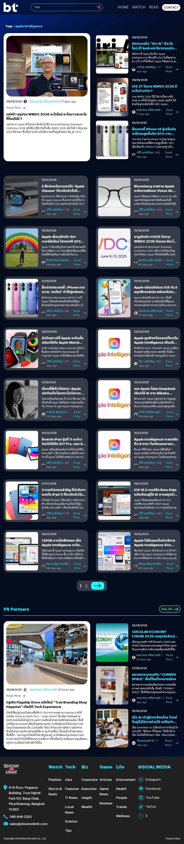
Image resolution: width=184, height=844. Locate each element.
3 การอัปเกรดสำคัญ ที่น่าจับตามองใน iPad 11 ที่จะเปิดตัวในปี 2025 (64, 494)
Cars (68, 779)
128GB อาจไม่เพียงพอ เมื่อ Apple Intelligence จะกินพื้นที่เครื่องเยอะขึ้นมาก (61, 545)
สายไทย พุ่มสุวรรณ (56, 412)
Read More (13, 107)
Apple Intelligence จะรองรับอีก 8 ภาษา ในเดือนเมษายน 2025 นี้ (156, 443)
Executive (89, 788)
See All (166, 609)
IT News (71, 797)
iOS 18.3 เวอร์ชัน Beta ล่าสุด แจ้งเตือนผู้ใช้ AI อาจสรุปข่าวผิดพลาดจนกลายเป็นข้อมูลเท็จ (155, 496)
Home (123, 6)
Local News (69, 809)
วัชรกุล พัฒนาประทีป (57, 564)
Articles (106, 779)
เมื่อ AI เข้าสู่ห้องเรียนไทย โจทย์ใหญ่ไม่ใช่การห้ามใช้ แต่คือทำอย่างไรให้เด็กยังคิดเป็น (154, 721)
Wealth (86, 806)
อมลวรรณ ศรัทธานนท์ (148, 110)
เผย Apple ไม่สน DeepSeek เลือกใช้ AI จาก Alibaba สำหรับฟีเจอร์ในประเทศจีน (155, 393)
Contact (171, 7)
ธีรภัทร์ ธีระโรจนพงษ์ (57, 260)
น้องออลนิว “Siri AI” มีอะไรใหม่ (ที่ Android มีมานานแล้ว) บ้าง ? (153, 48)
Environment (125, 779)
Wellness (123, 816)
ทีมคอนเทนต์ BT (146, 740)
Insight (86, 797)
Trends (121, 806)
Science (71, 821)
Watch (138, 6)
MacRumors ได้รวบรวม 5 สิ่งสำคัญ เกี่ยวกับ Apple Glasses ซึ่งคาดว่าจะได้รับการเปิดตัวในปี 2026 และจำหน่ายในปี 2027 (63, 200)
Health (121, 788)
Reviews (106, 803)
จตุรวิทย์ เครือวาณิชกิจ (150, 260)
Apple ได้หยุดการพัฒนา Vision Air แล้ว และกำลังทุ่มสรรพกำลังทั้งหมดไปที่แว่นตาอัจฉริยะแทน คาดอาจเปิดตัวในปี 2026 (155, 200)
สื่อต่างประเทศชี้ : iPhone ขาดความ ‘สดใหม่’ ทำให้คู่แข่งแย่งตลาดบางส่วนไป (63, 291)
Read (153, 6)
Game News (104, 791)
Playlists (55, 779)
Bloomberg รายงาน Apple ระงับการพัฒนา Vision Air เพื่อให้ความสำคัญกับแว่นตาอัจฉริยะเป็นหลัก (154, 193)
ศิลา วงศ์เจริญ (146, 361)
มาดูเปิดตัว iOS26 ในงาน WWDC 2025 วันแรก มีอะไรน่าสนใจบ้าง (155, 241)
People (121, 797)
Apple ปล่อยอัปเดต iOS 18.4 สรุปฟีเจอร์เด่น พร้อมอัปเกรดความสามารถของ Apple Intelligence (156, 294)
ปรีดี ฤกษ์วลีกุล (145, 152)
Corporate (89, 779)
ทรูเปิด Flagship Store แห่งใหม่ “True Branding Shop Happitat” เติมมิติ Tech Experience (46, 704)
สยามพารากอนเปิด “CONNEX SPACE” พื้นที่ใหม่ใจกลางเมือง (154, 676)
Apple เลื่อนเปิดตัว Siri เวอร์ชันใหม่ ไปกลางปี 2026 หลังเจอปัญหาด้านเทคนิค (62, 241)
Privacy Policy (173, 838)
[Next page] (97, 586)
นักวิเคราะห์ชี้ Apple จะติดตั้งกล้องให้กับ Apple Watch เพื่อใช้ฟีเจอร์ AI (63, 342)
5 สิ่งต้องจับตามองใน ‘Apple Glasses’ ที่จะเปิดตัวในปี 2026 (63, 190)
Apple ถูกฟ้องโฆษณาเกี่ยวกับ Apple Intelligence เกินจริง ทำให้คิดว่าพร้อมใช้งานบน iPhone (156, 345)
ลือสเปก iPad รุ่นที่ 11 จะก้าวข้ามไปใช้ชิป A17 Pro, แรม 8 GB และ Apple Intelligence (62, 443)
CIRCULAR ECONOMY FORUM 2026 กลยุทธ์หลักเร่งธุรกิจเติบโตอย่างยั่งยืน (154, 636)
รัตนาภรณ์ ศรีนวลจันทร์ (44, 101)
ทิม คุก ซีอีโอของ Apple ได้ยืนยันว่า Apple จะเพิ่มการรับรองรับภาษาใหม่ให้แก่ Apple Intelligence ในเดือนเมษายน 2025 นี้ (155, 453)
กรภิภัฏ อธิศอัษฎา (146, 67)
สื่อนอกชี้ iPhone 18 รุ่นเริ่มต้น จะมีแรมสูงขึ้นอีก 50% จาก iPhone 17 (154, 133)
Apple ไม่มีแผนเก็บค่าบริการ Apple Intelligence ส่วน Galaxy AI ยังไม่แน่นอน (154, 545)
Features (72, 788)
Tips (68, 830)
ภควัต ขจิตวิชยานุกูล (149, 412)
